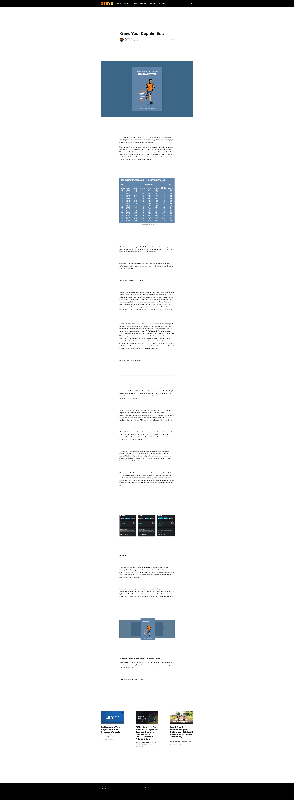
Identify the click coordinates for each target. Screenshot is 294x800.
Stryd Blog (103, 788)
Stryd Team (128, 39)
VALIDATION (161, 3)
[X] (145, 787)
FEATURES (153, 3)
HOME (119, 3)
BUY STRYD (126, 3)
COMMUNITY (143, 3)
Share (171, 39)
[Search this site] (192, 3)
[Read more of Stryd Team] (121, 40)
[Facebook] (148, 787)
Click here (122, 679)
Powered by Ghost (188, 788)
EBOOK (135, 3)
